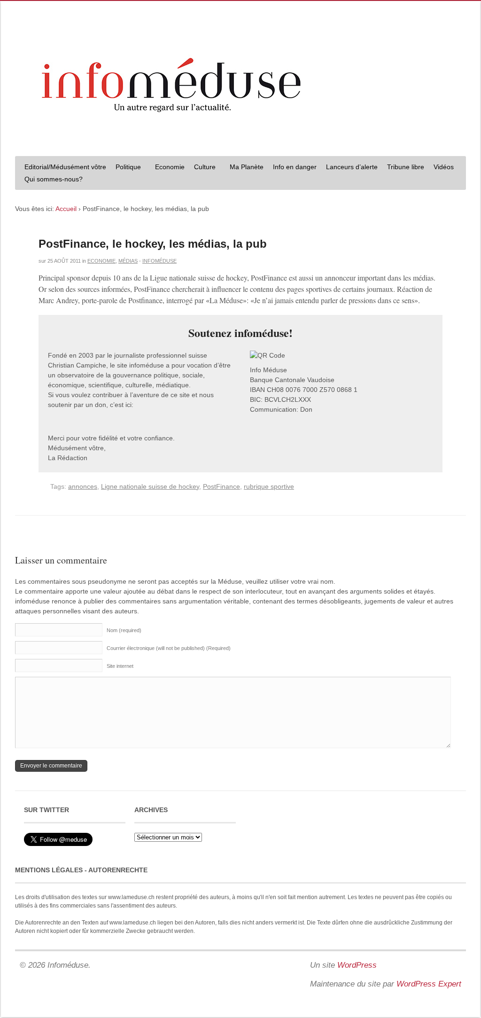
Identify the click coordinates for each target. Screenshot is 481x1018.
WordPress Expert (428, 983)
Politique (126, 168)
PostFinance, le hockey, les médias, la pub (153, 243)
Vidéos (444, 167)
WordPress (357, 965)
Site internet (120, 666)
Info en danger (295, 167)
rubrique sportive (269, 486)
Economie (170, 167)
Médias (128, 261)
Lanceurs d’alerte (352, 167)
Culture (202, 168)
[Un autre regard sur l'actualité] (240, 139)
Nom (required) (124, 630)
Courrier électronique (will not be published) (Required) (169, 648)
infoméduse (159, 261)
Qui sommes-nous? (51, 180)
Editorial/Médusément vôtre (65, 167)
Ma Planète (247, 167)
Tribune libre (405, 167)
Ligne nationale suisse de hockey (150, 486)
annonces (82, 486)
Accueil (66, 208)
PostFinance (221, 486)
